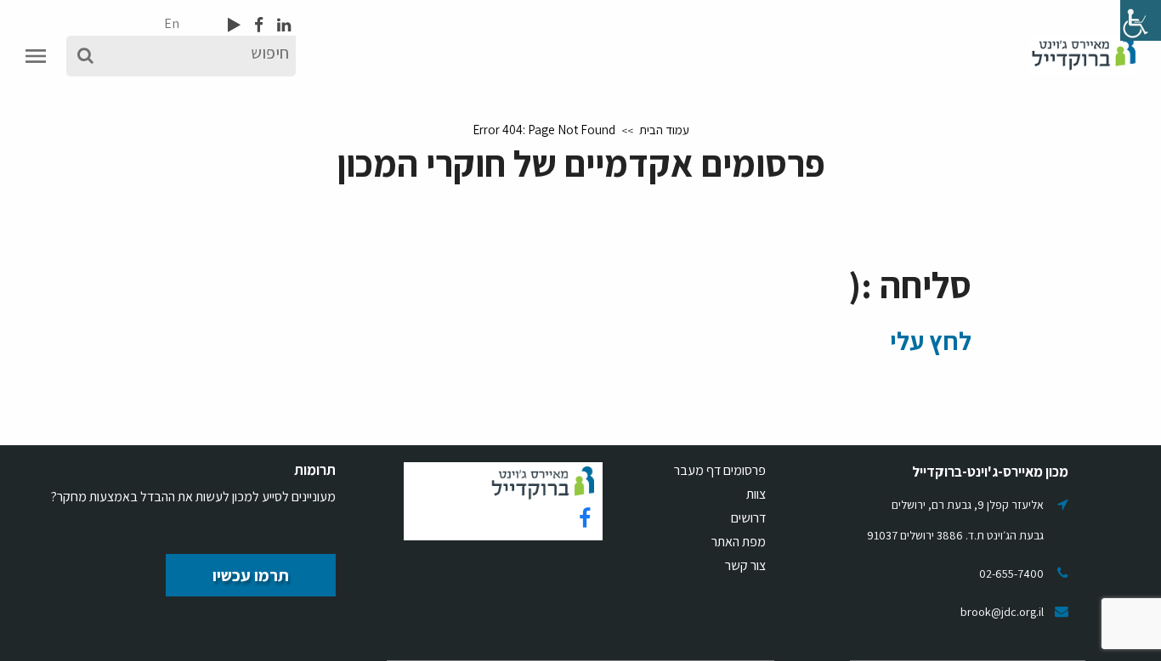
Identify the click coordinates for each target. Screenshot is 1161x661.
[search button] (85, 56)
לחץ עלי (930, 341)
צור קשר (745, 565)
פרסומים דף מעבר (720, 470)
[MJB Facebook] (257, 24)
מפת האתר (738, 542)
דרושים (748, 518)
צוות (756, 494)
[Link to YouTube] (234, 24)
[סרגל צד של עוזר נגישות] (1140, 20)
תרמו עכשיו (250, 575)
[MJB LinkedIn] (282, 24)
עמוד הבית (664, 129)
